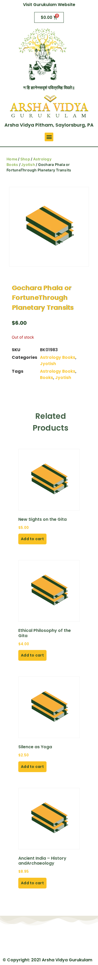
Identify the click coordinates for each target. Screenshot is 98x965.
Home (12, 159)
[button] (49, 137)
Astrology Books (57, 357)
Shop (25, 159)
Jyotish (28, 164)
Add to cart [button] (32, 538)
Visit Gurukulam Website (49, 5)
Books (46, 378)
